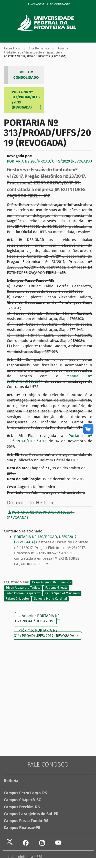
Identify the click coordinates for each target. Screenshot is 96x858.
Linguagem (36, 4)
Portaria (63, 48)
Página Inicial (12, 48)
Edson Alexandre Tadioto (23, 588)
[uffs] (54, 22)
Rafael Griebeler (17, 599)
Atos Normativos (39, 48)
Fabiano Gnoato (56, 588)
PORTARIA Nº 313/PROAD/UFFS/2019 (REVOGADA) (26, 100)
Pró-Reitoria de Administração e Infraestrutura (33, 52)
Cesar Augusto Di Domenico (51, 582)
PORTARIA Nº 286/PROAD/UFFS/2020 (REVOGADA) (49, 161)
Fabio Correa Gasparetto (23, 593)
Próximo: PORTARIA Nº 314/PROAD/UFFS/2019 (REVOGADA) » (46, 633)
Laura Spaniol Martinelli (62, 593)
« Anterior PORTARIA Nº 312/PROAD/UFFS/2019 (37, 618)
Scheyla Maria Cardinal (50, 599)
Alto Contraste (58, 4)
